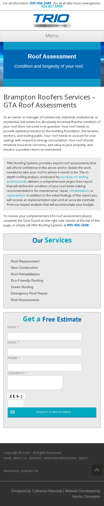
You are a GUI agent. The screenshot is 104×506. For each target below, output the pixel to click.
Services (35, 458)
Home (8, 458)
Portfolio (11, 471)
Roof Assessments (25, 300)
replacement (16, 195)
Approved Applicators (60, 458)
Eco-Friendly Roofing (27, 280)
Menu (52, 35)
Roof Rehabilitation (25, 274)
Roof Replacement (25, 261)
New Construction (24, 267)
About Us (20, 458)
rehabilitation (79, 190)
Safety (83, 458)
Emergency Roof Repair (29, 293)
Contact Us (29, 471)
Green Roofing (22, 287)
